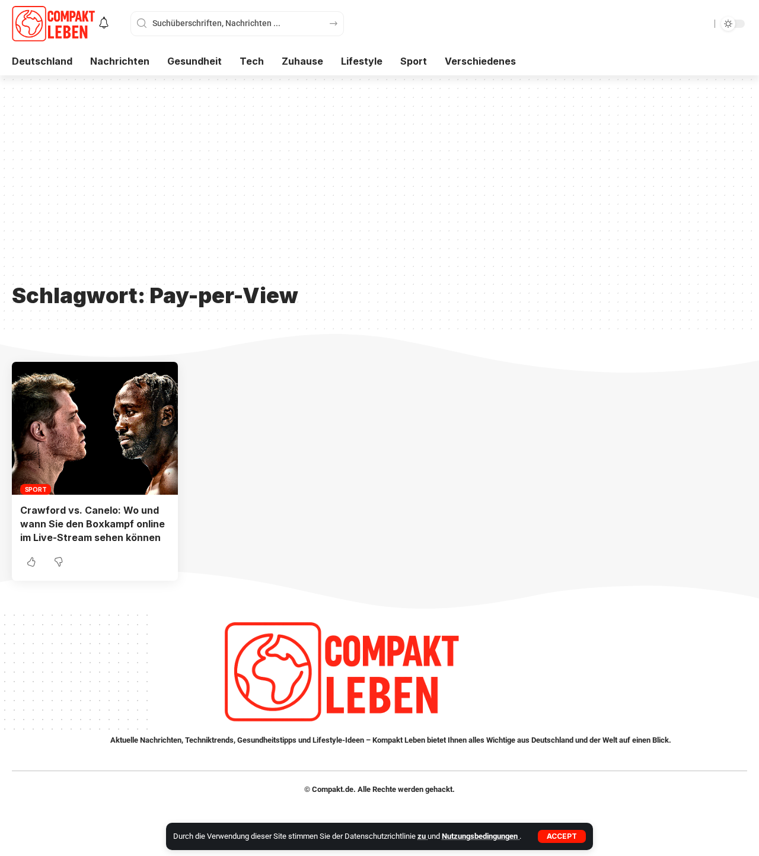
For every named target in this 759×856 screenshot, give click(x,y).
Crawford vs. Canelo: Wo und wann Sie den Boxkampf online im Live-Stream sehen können (92, 523)
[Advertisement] (379, 188)
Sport (36, 489)
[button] (562, 836)
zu (422, 836)
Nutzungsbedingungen (480, 836)
